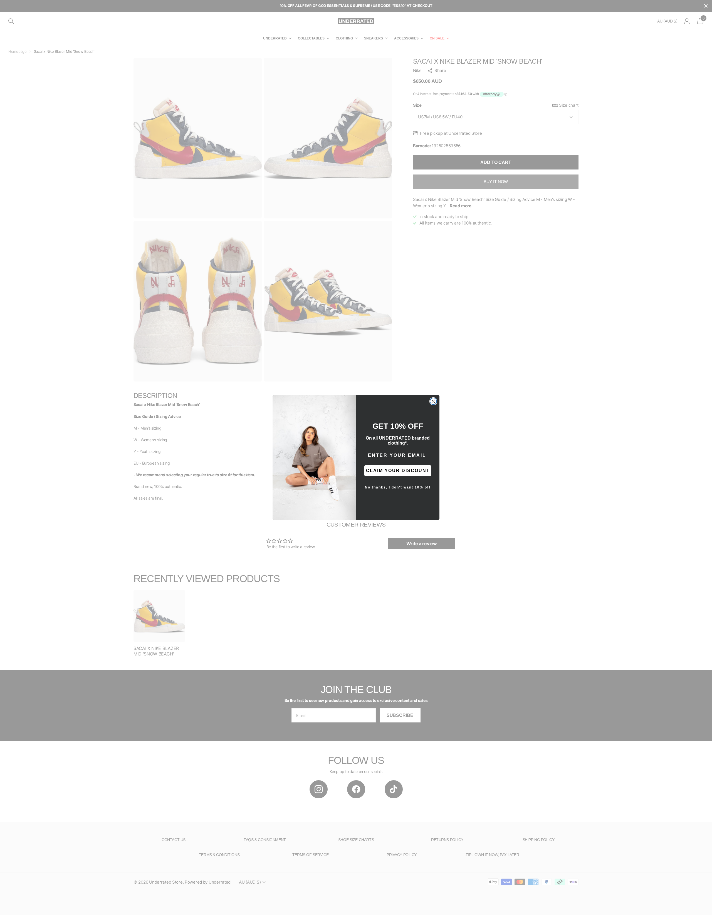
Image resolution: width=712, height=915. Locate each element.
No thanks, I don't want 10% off (398, 487)
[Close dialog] (433, 401)
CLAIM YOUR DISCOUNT (398, 470)
